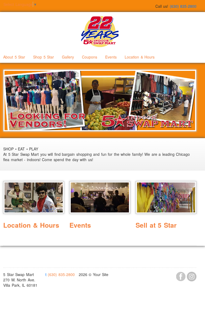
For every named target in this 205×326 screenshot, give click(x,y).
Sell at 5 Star (156, 225)
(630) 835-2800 (60, 274)
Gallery (68, 57)
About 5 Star (14, 57)
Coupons (89, 57)
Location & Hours (140, 57)
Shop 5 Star (43, 57)
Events (111, 57)
